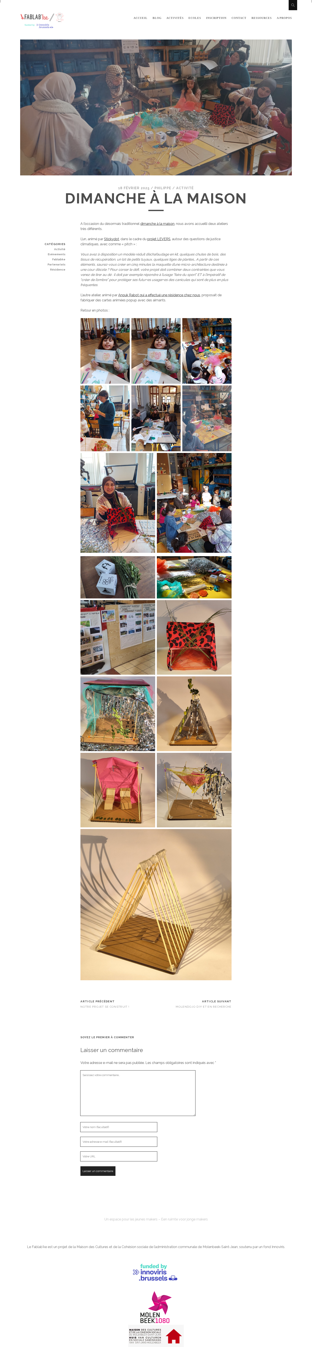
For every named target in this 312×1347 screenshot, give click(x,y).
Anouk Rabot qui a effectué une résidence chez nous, (159, 295)
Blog (157, 18)
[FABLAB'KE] (42, 26)
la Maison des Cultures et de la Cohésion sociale (110, 1247)
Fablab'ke (156, 1211)
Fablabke (58, 259)
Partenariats (56, 264)
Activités (174, 18)
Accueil (141, 18)
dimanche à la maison (157, 224)
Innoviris (278, 1247)
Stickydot (111, 239)
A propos (284, 18)
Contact (239, 18)
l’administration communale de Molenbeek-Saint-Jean (196, 1247)
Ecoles (194, 18)
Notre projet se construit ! (104, 1006)
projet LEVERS (158, 239)
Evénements (56, 254)
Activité (185, 188)
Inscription (216, 18)
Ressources (262, 18)
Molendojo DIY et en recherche (203, 1006)
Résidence (57, 269)
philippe (163, 188)
